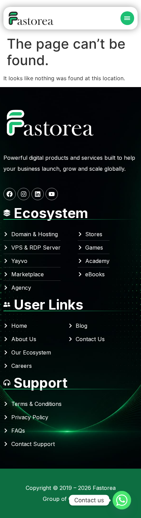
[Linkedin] (37, 194)
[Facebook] (9, 194)
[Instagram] (23, 194)
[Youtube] (52, 194)
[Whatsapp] (122, 500)
